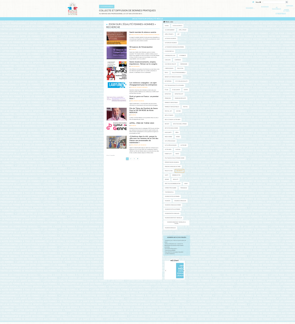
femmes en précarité (180, 98)
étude (132, 66)
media (177, 132)
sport (186, 183)
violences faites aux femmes (172, 209)
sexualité (175, 179)
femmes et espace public (171, 102)
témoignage (183, 188)
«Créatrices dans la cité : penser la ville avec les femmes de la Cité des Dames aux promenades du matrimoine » (143, 139)
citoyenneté (182, 55)
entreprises (168, 81)
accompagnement (170, 30)
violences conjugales (142, 87)
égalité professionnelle (178, 72)
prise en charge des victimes (172, 166)
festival (185, 106)
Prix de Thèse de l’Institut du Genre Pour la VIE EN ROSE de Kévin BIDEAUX (143, 110)
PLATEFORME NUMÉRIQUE (107, 6)
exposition (168, 94)
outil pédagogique (170, 141)
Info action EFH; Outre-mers (172, 119)
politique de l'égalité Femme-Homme (174, 158)
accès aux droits (177, 25)
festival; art (168, 111)
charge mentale (169, 51)
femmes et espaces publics (172, 106)
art (139, 145)
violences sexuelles (170, 228)
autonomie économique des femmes (174, 47)
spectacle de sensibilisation (172, 183)
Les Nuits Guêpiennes (170, 253)
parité (177, 153)
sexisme (167, 179)
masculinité (168, 132)
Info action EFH (169, 115)
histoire (178, 111)
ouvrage (177, 149)
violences (167, 200)
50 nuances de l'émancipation (141, 47)
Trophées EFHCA (169, 192)
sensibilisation (176, 175)
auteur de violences (170, 38)
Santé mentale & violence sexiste (142, 32)
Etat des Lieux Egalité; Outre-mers (174, 85)
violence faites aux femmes (172, 196)
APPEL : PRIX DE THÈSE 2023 (141, 123)
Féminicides (168, 98)
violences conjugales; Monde (173, 205)
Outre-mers (168, 149)
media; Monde (168, 136)
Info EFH (167, 124)
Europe (186, 89)
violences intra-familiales (172, 213)
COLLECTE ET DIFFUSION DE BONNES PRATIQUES (127, 10)
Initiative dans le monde (171, 128)
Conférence (178, 60)
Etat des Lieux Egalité (181, 81)
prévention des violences (172, 162)
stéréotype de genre (170, 188)
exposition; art (179, 94)
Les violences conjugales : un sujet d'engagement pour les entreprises (143, 84)
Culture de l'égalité (170, 64)
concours (167, 60)
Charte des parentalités (170, 250)
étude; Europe (176, 89)
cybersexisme (183, 64)
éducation (180, 68)
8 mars (167, 25)
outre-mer (183, 145)
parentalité (168, 153)
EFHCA (166, 72)
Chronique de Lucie (170, 55)
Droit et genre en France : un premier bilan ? (144, 97)
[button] (166, 270)
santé (141, 34)
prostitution (168, 171)
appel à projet (183, 30)
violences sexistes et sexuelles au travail (176, 222)
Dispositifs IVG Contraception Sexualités (174, 252)
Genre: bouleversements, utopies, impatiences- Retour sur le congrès (143, 63)
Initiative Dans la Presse (180, 124)
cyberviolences (169, 68)
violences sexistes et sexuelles (151, 34)
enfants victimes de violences (173, 77)
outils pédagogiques (170, 145)
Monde (132, 34)
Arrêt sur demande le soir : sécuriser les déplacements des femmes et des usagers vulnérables (174, 245)
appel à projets (134, 100)
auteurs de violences (171, 42)
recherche (137, 34)
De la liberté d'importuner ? (171, 248)
